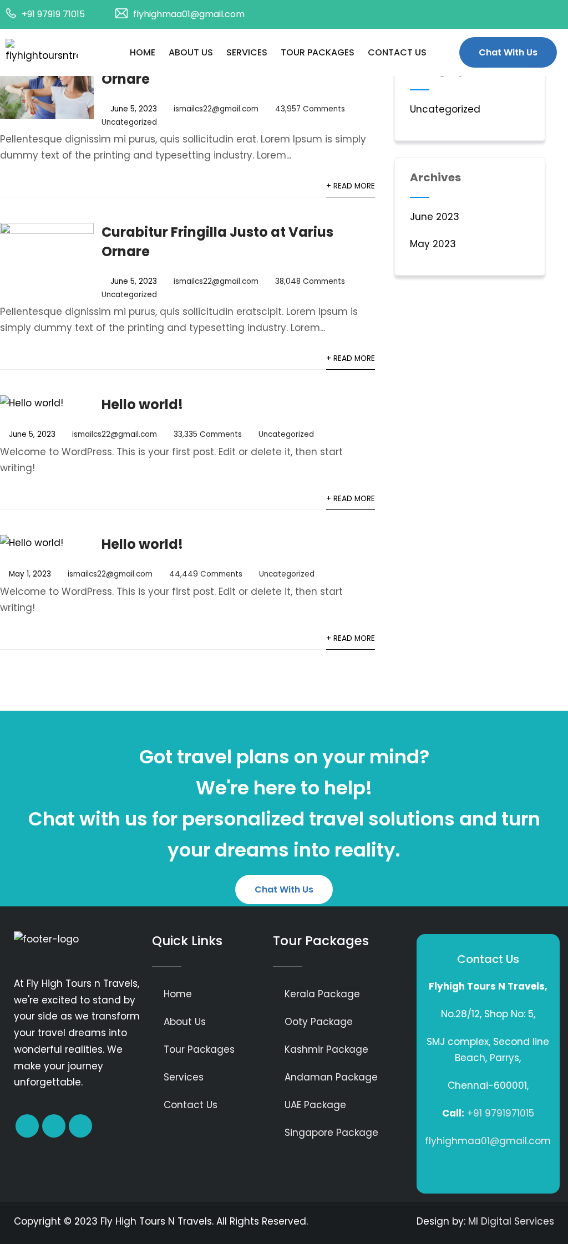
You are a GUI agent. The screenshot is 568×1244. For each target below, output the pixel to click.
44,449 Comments (205, 574)
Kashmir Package (326, 1049)
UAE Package (315, 1105)
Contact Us (397, 52)
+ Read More (350, 186)
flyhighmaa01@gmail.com (189, 14)
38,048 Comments (310, 281)
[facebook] (485, 14)
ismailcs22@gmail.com (216, 109)
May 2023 (433, 244)
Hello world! (142, 404)
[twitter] (507, 14)
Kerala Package (322, 994)
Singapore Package (331, 1132)
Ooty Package (319, 1021)
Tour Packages (317, 52)
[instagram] (529, 14)
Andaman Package (331, 1077)
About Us (191, 52)
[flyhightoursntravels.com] (54, 51)
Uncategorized (129, 122)
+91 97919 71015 (53, 14)
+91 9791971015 (500, 1113)
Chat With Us (508, 52)
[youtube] (551, 14)
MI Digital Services (511, 1221)
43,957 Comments (310, 109)
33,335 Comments (208, 434)
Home (142, 52)
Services (246, 52)
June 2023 (434, 216)
